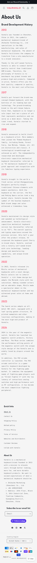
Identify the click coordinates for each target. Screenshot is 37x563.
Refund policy (9, 425)
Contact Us (8, 416)
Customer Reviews (11, 443)
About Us (7, 412)
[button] (4, 8)
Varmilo (13, 558)
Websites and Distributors (14, 439)
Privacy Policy (10, 430)
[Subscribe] (30, 513)
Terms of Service (11, 434)
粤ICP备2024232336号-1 (24, 558)
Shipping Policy (10, 421)
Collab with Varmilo (12, 448)
